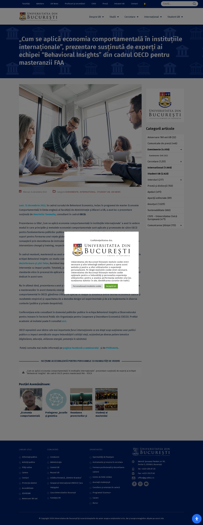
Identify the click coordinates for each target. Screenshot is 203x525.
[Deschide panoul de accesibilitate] (197, 519)
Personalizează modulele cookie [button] (87, 286)
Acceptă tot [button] (111, 286)
